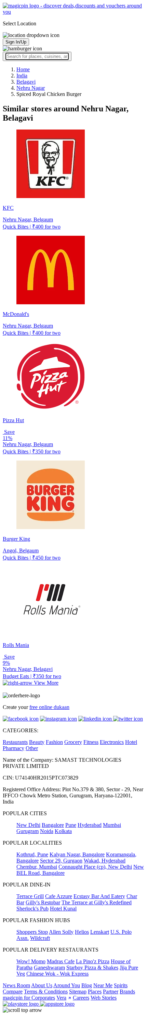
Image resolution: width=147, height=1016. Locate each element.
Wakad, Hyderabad (104, 861)
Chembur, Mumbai (36, 867)
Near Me (102, 985)
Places (95, 991)
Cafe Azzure (58, 896)
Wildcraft (40, 938)
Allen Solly (61, 932)
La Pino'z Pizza (92, 961)
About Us (41, 985)
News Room (16, 985)
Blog (86, 985)
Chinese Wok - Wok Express (57, 974)
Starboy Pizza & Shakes (92, 967)
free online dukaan (49, 707)
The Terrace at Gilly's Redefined (97, 902)
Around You (66, 985)
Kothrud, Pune (32, 854)
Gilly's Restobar (43, 902)
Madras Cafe (61, 961)
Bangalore (53, 825)
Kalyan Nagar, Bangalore (77, 854)
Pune (70, 825)
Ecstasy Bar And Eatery (99, 896)
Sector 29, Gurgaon (61, 861)
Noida (46, 831)
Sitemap (77, 991)
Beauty (36, 742)
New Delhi (28, 825)
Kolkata (63, 831)
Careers (81, 998)
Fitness (90, 742)
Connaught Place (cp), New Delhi (95, 867)
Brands (127, 991)
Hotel (131, 742)
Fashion (54, 742)
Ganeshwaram (49, 967)
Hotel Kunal (63, 908)
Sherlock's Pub (32, 908)
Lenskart (99, 932)
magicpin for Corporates (29, 998)
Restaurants (15, 742)
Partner (110, 991)
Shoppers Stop (32, 932)
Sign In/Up (15, 42)
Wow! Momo (30, 961)
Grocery (73, 742)
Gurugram (27, 831)
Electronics (112, 742)
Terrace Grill (30, 896)
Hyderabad (90, 825)
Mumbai (112, 825)
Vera (61, 998)
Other (32, 748)
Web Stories (104, 998)
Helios (82, 932)
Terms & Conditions (46, 991)
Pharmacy (13, 748)
